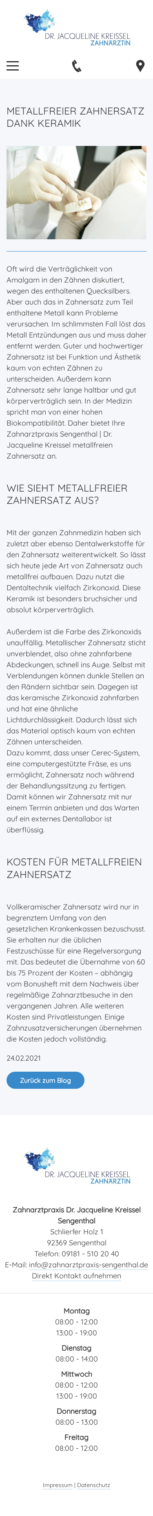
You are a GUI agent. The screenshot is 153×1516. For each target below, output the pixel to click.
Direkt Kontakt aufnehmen (76, 1275)
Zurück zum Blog (45, 1080)
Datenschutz (93, 1485)
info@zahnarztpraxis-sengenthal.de (88, 1264)
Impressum (58, 1485)
